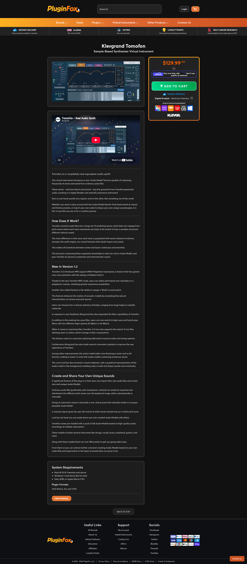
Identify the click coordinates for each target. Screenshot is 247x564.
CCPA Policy (149, 561)
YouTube (154, 553)
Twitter (154, 539)
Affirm (126, 30)
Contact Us (184, 22)
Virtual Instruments (124, 22)
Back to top (123, 511)
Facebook (154, 530)
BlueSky (154, 543)
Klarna (77, 30)
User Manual (61, 498)
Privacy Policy (104, 561)
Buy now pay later (74, 33)
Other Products (156, 22)
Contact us (237, 559)
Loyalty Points (175, 30)
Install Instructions (123, 534)
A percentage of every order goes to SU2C (222, 33)
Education (93, 543)
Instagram (154, 534)
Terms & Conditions (120, 561)
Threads (154, 548)
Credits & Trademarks (166, 561)
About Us (92, 534)
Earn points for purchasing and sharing (172, 33)
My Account (123, 530)
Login (184, 9)
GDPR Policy (136, 561)
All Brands (93, 530)
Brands (60, 22)
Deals (79, 22)
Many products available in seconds (24, 33)
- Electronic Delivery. (172, 98)
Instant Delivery (27, 30)
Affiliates (93, 548)
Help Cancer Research (225, 30)
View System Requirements (173, 103)
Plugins (96, 22)
